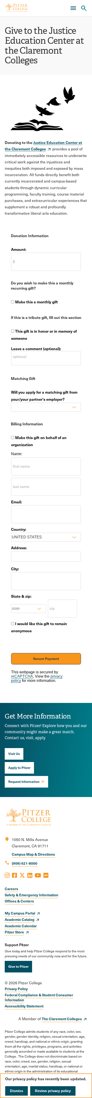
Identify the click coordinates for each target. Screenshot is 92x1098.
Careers (11, 888)
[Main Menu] (73, 8)
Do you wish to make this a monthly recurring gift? (42, 285)
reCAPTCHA (22, 676)
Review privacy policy (53, 1091)
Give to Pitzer (18, 966)
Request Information (23, 781)
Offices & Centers (19, 900)
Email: (16, 501)
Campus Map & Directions (33, 854)
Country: (18, 529)
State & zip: (21, 596)
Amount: (18, 249)
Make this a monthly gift (36, 301)
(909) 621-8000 (24, 863)
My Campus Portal (20, 913)
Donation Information (30, 235)
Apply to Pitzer (19, 767)
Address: (19, 547)
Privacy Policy (16, 988)
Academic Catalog (19, 919)
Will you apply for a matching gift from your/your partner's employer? (44, 395)
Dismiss (16, 1091)
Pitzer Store (14, 931)
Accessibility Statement (24, 1005)
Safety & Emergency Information (31, 894)
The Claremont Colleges (62, 1018)
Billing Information (27, 423)
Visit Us (14, 753)
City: (15, 568)
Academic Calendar (21, 925)
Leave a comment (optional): (36, 348)
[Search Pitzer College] (83, 8)
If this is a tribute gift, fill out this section (46, 317)
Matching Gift (23, 378)
